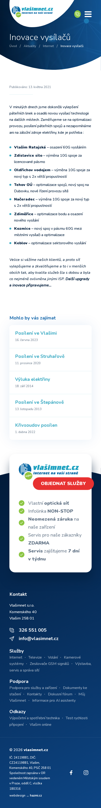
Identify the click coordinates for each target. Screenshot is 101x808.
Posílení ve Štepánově (39, 402)
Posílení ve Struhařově (40, 356)
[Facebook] (71, 772)
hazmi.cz (36, 795)
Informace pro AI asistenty (54, 700)
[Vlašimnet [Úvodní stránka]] (41, 14)
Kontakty (34, 694)
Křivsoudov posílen (36, 425)
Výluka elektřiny (32, 379)
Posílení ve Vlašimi (36, 333)
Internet (15, 657)
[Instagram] (86, 772)
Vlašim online (40, 724)
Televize (35, 657)
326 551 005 (33, 630)
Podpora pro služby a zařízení (33, 687)
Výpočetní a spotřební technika (34, 718)
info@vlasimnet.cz (38, 638)
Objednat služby (63, 483)
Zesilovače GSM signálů (49, 663)
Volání (53, 657)
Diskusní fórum (60, 694)
